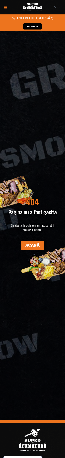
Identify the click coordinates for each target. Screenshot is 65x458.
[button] (5, 7)
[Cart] (55, 7)
